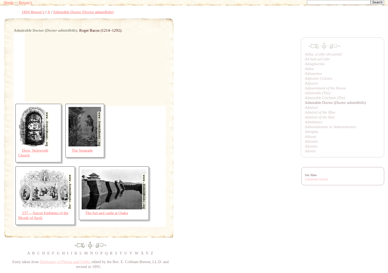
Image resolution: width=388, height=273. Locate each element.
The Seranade (82, 150)
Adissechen (313, 73)
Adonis (310, 151)
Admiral (311, 107)
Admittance (313, 122)
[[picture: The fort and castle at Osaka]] (114, 208)
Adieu (309, 69)
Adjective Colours (318, 78)
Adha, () (323, 54)
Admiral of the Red (319, 117)
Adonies (311, 146)
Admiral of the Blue (320, 112)
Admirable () (317, 93)
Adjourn (311, 83)
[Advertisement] (247, 27)
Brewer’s (25, 2)
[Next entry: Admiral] (101, 245)
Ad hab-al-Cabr (317, 59)
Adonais (311, 141)
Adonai (310, 136)
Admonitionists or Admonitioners (330, 127)
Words (8, 2)
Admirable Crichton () (325, 98)
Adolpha (311, 132)
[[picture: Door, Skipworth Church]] (33, 145)
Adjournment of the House (325, 88)
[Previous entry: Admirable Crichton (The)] (80, 245)
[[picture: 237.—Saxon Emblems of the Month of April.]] (45, 208)
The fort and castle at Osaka (106, 213)
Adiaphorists (315, 64)
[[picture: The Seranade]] (84, 145)
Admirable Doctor (316, 179)
